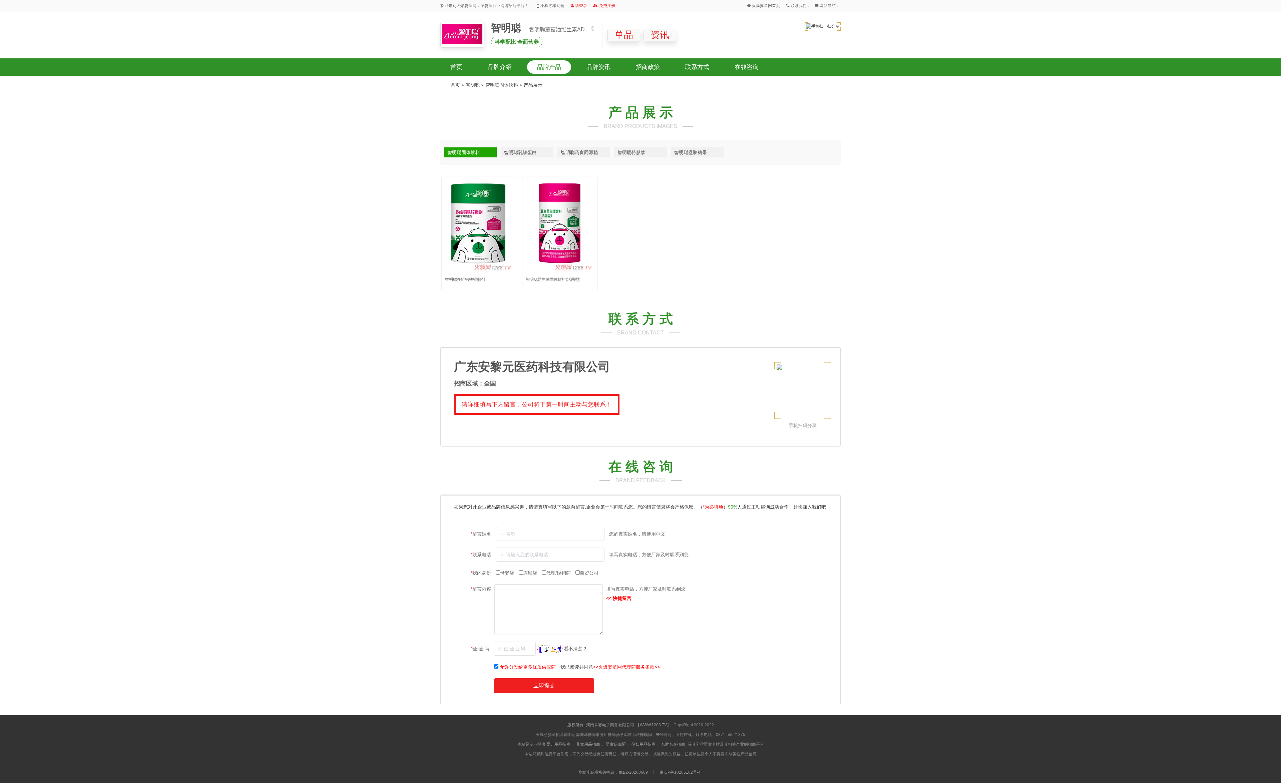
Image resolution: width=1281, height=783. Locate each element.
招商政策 (648, 67)
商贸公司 (589, 573)
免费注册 (607, 5)
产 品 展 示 (640, 112)
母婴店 (507, 573)
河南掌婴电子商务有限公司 (610, 725)
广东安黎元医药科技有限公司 (532, 366)
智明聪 (507, 27)
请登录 (581, 5)
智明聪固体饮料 (501, 85)
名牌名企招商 (673, 744)
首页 (456, 67)
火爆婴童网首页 (766, 5)
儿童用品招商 (588, 744)
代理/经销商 (559, 573)
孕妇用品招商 (643, 744)
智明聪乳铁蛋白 (520, 152)
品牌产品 (549, 67)
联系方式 (697, 67)
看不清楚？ (575, 648)
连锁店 (530, 573)
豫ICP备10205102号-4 (680, 772)
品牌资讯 (598, 67)
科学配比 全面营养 (517, 42)
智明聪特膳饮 (631, 152)
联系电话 (481, 554)
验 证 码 (480, 648)
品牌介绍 (500, 67)
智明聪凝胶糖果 (690, 152)
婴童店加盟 (616, 744)
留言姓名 (481, 534)
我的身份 (481, 573)
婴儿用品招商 (558, 744)
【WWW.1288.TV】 (653, 725)
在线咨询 (747, 67)
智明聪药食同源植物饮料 (585, 152)
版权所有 (575, 725)
